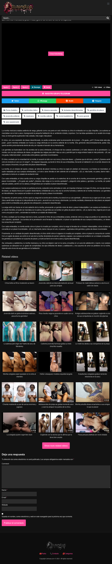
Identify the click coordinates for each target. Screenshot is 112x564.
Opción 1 (6, 87)
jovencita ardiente (12, 116)
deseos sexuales (50, 110)
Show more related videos (56, 445)
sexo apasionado (12, 122)
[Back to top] (106, 557)
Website (5, 505)
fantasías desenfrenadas (73, 110)
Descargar (37, 87)
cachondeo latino (31, 110)
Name (4, 490)
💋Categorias (68, 553)
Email (4, 497)
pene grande (84, 116)
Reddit (71, 101)
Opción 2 (16, 87)
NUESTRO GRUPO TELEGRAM (57, 93)
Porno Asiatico (11, 110)
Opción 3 (25, 87)
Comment (5, 463)
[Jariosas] (18, 8)
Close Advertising (56, 53)
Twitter (16, 101)
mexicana (30, 116)
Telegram (98, 101)
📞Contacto (54, 553)
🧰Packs (42, 553)
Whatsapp (43, 101)
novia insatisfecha (65, 116)
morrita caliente (46, 116)
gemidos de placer (96, 110)
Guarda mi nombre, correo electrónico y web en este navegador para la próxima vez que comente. (37, 516)
